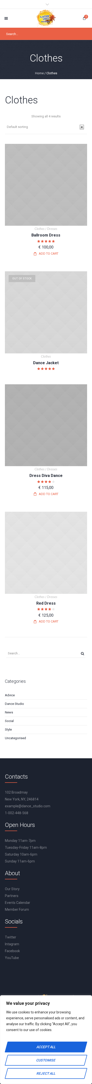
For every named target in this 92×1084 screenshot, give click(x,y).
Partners (11, 896)
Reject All (46, 1073)
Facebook (12, 951)
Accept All (46, 1047)
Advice (10, 695)
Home (39, 73)
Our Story (12, 889)
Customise (46, 1060)
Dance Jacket (46, 363)
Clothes (39, 229)
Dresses (52, 229)
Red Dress (46, 603)
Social (9, 721)
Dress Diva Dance (46, 475)
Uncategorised (15, 738)
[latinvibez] (46, 18)
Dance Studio (14, 704)
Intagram (12, 944)
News (9, 712)
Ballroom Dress (45, 235)
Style (8, 729)
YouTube (12, 958)
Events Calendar (17, 903)
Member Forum (17, 909)
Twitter (10, 937)
